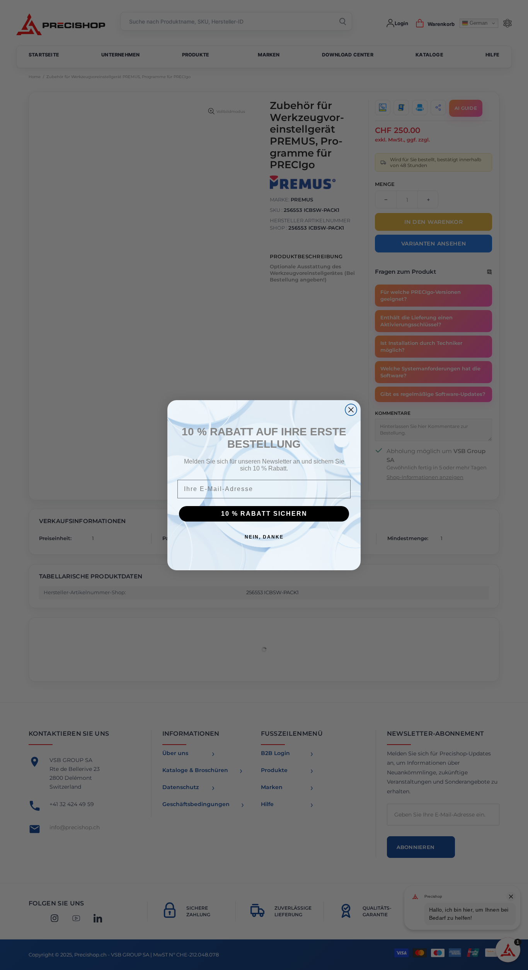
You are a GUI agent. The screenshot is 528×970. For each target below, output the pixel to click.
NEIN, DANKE (264, 537)
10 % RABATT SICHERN (264, 513)
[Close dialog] (351, 410)
